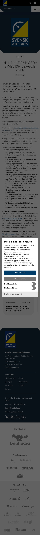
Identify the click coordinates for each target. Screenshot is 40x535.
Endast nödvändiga (20, 279)
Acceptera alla (20, 273)
